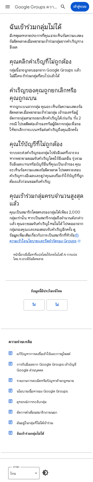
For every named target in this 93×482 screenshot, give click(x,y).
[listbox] (24, 473)
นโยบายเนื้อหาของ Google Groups (42, 391)
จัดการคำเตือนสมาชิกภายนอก (37, 412)
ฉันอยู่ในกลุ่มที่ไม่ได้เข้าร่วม (35, 423)
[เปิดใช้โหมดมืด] (45, 472)
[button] (7, 6)
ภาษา (16, 467)
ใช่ (34, 305)
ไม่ (57, 305)
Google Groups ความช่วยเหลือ (36, 7)
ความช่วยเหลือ (20, 341)
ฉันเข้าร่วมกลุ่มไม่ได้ (30, 433)
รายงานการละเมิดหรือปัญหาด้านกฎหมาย (45, 381)
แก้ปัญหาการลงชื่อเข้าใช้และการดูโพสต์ (43, 354)
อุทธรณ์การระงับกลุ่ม (31, 402)
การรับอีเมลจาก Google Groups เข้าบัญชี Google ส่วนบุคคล (46, 367)
